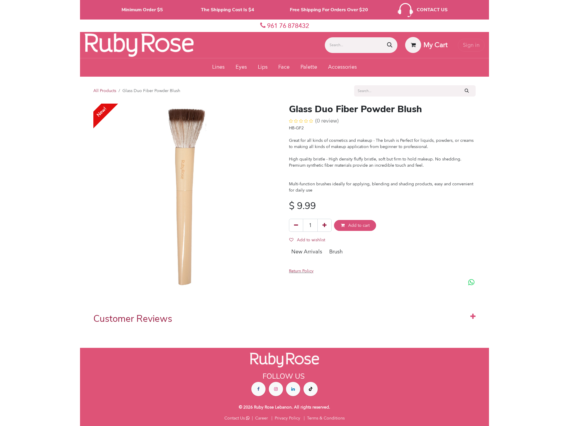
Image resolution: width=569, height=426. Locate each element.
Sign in (471, 45)
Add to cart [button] (358, 225)
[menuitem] (218, 67)
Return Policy (301, 271)
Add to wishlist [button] (310, 240)
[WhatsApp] (471, 282)
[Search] (389, 45)
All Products (104, 91)
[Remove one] (296, 225)
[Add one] (324, 225)
